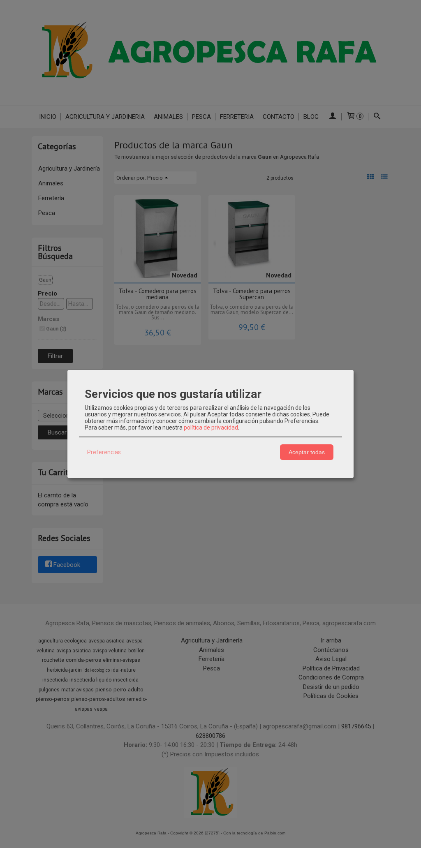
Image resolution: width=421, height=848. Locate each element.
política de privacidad (211, 427)
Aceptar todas (307, 452)
